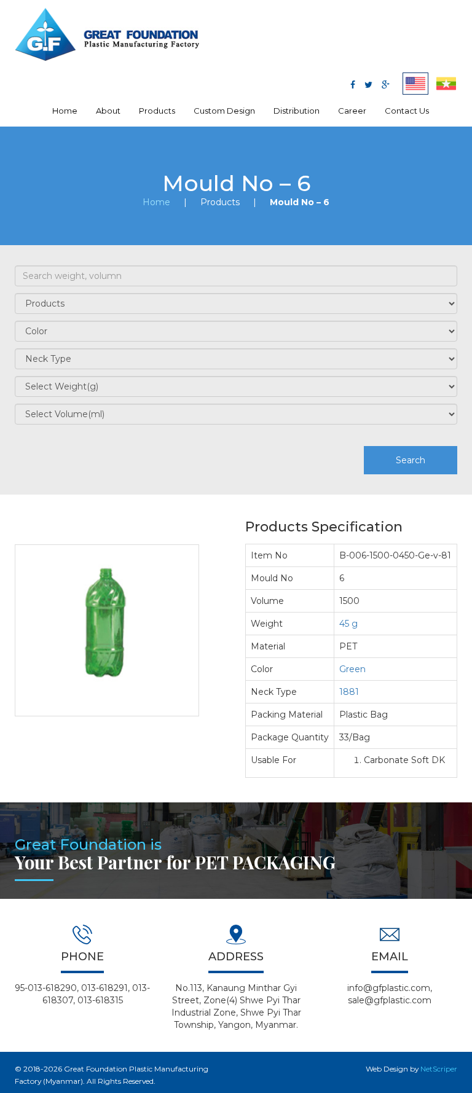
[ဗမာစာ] (446, 83)
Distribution (296, 111)
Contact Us (407, 111)
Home (64, 111)
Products (157, 111)
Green (352, 669)
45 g (348, 623)
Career (352, 111)
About (108, 111)
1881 (349, 691)
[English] (415, 83)
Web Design (387, 1068)
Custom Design (224, 111)
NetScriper (438, 1068)
